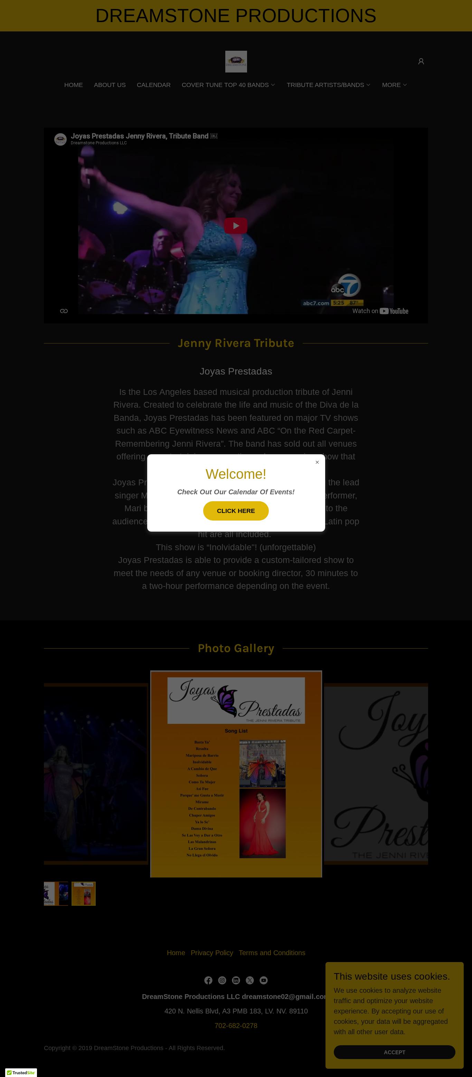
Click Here (236, 510)
